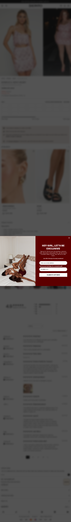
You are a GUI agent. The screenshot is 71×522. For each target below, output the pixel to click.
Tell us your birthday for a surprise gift (50, 266)
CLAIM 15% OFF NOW (53, 275)
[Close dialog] (69, 238)
